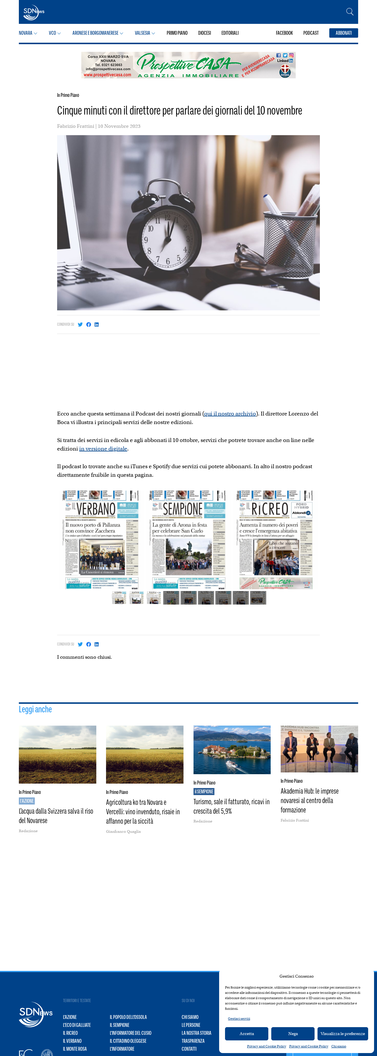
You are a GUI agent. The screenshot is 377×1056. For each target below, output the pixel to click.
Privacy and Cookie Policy (266, 1046)
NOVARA (25, 33)
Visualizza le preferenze (343, 1033)
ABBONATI (344, 33)
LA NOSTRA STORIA (196, 1033)
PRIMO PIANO (177, 33)
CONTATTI (189, 1049)
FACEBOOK (284, 33)
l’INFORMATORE (122, 1049)
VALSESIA (142, 33)
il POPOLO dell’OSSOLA (128, 1017)
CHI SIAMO (190, 1017)
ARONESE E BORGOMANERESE (95, 33)
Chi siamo (338, 1046)
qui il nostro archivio (230, 413)
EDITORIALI (230, 33)
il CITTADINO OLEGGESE (128, 1041)
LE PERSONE (191, 1025)
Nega (293, 1033)
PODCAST (311, 33)
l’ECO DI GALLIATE (77, 1025)
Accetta (247, 1033)
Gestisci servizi (239, 1019)
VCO (52, 33)
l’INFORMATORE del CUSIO (130, 1033)
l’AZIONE (70, 1017)
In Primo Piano (68, 95)
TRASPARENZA (193, 1041)
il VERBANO (72, 1041)
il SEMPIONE (119, 1025)
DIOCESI (204, 33)
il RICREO (70, 1033)
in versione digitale (103, 448)
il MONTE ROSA (75, 1049)
